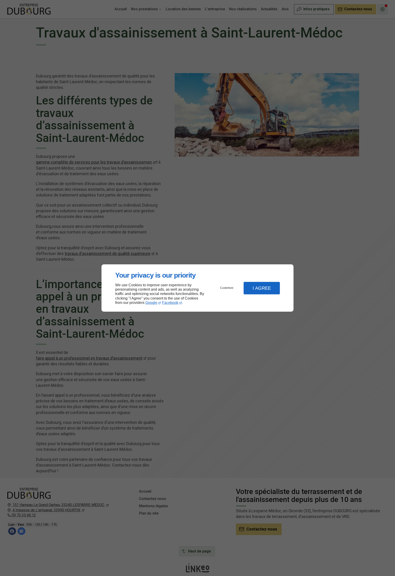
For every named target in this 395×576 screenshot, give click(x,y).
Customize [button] (226, 287)
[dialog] (197, 288)
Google (151, 303)
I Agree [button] (262, 288)
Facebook (170, 303)
